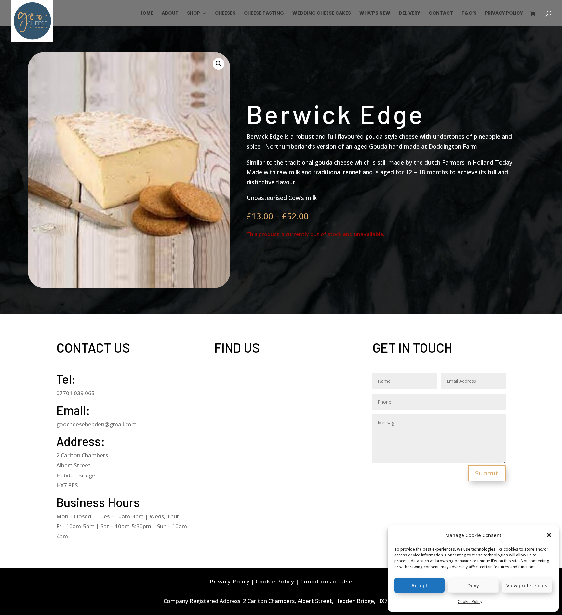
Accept (419, 585)
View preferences (526, 585)
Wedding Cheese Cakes (321, 13)
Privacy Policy (504, 13)
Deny (473, 585)
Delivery (409, 13)
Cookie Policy (470, 601)
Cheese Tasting (264, 13)
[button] (549, 535)
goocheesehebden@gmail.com (96, 424)
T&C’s (469, 13)
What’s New (374, 13)
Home (146, 13)
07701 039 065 (75, 393)
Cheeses (225, 13)
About (170, 13)
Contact (441, 13)
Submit (487, 473)
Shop (193, 13)
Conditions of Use (326, 581)
